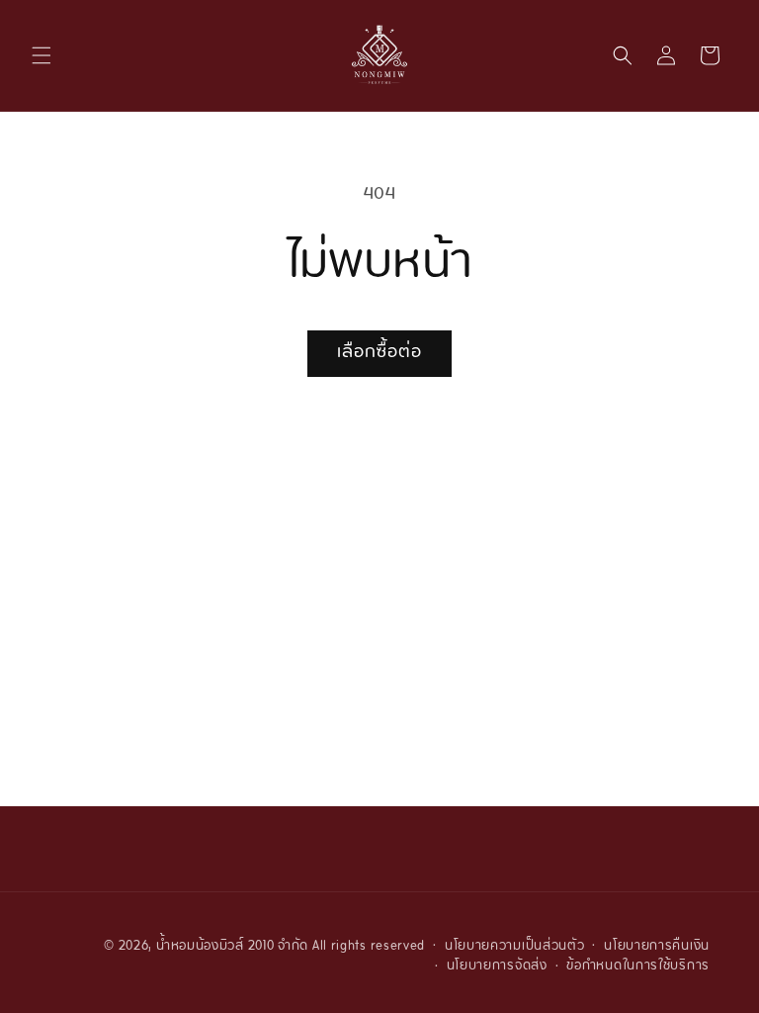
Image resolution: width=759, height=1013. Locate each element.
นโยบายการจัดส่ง (497, 967)
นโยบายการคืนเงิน (657, 947)
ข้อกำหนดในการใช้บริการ (638, 967)
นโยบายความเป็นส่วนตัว (515, 947)
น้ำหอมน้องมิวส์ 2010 (215, 947)
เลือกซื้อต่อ (379, 352)
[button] (41, 55)
